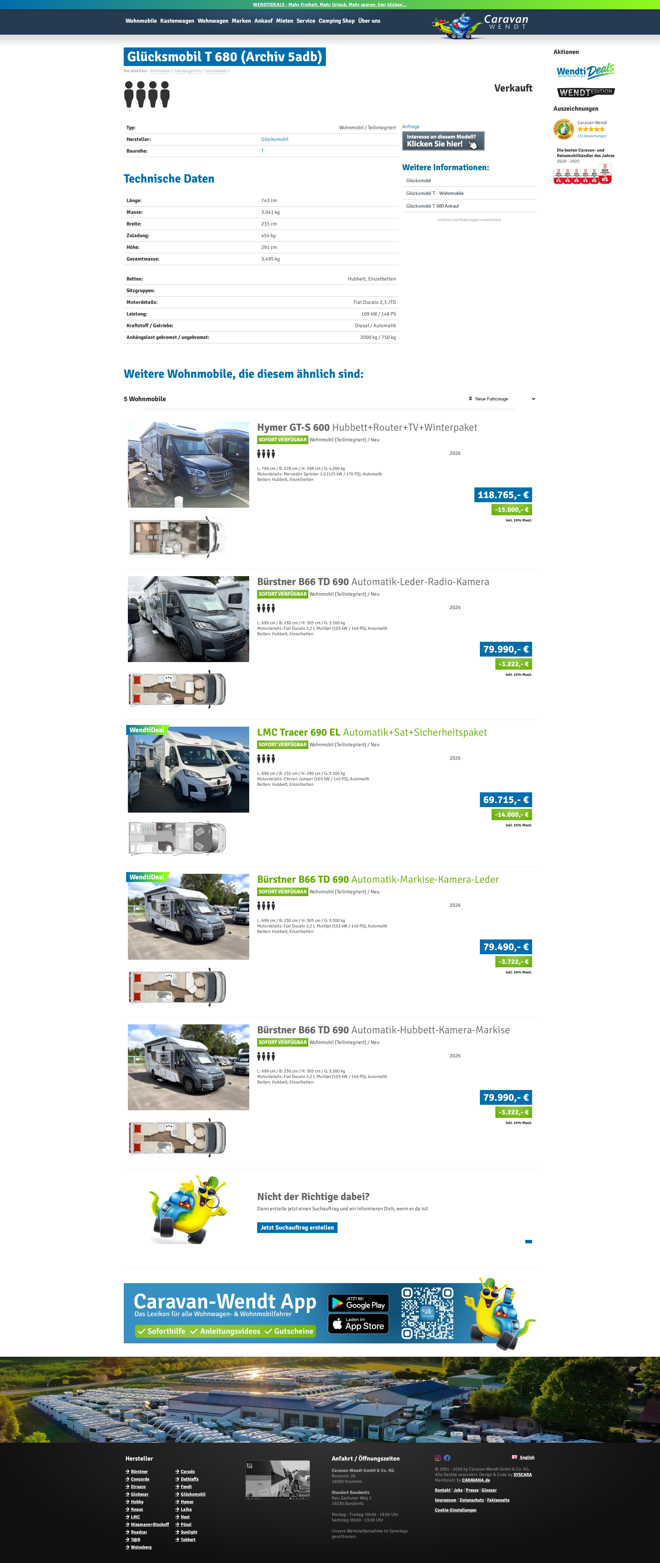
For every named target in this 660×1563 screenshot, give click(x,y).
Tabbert (188, 1539)
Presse (472, 1490)
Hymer (187, 1502)
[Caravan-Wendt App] (330, 1353)
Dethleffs (190, 1479)
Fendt (186, 1486)
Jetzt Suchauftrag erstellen (297, 1227)
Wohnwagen (213, 20)
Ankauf (263, 20)
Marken (241, 20)
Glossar (489, 1490)
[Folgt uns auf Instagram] (439, 1459)
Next (185, 1517)
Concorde (140, 1479)
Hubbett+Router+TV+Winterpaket (367, 427)
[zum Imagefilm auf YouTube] (278, 1498)
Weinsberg (141, 1547)
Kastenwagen (177, 20)
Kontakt (443, 1490)
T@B (135, 1539)
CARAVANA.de (476, 1480)
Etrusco (138, 1486)
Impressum (445, 1500)
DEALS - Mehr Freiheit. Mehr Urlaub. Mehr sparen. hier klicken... (330, 5)
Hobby (137, 1502)
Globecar (139, 1494)
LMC (135, 1517)
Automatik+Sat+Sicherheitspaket (372, 732)
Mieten (284, 20)
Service (306, 20)
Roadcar (139, 1532)
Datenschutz (472, 1500)
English (527, 1457)
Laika (186, 1509)
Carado (188, 1471)
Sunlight (189, 1532)
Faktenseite (498, 1500)
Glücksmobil (274, 139)
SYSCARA (523, 1474)
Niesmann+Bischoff (150, 1524)
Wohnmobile (141, 20)
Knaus (137, 1509)
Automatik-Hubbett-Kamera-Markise (383, 1030)
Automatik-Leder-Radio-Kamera (373, 581)
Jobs (458, 1490)
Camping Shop (337, 20)
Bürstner (139, 1471)
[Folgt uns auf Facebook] (448, 1459)
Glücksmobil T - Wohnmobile (435, 193)
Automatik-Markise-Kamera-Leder (378, 879)
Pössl (186, 1524)
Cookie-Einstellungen (455, 1510)
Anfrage (411, 126)
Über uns (369, 20)
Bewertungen (592, 136)
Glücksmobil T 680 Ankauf (432, 206)
